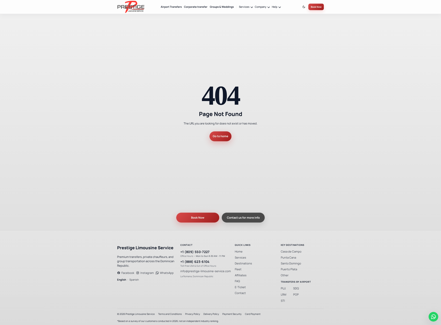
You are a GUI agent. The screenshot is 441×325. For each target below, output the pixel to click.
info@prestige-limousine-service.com (205, 271)
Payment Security (232, 314)
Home (239, 251)
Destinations (243, 263)
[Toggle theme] (304, 7)
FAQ (237, 281)
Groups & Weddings (222, 6)
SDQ (296, 288)
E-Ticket (240, 287)
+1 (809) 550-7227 (195, 252)
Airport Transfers (171, 6)
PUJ (283, 288)
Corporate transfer (195, 6)
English (121, 279)
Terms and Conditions (170, 314)
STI (283, 300)
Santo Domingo (291, 263)
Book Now (316, 7)
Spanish (134, 279)
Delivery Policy (211, 314)
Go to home (220, 136)
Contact (240, 293)
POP (296, 294)
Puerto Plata (289, 269)
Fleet (238, 269)
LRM (283, 294)
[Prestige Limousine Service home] (131, 7)
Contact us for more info (243, 217)
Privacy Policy (192, 314)
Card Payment (252, 314)
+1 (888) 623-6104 (194, 262)
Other (285, 275)
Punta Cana (288, 257)
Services (240, 257)
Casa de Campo (291, 251)
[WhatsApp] (433, 317)
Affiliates (241, 275)
